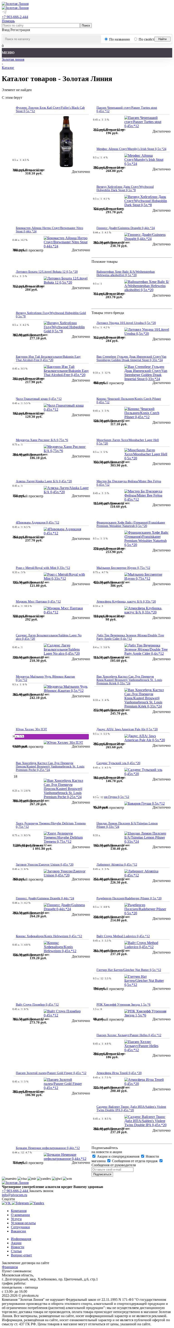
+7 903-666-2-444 (15, 17)
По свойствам (149, 39)
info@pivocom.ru (14, 1195)
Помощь (8, 21)
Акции (16, 1243)
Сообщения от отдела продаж (135, 1161)
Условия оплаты (23, 1223)
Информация (21, 1239)
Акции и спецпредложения (118, 1156)
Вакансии (18, 1231)
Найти (162, 39)
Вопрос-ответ (21, 1255)
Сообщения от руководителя (114, 1165)
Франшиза (10, 1267)
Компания (19, 1211)
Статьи (16, 1251)
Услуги (16, 1219)
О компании (20, 1215)
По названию (119, 39)
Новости (17, 1247)
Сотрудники (20, 1227)
